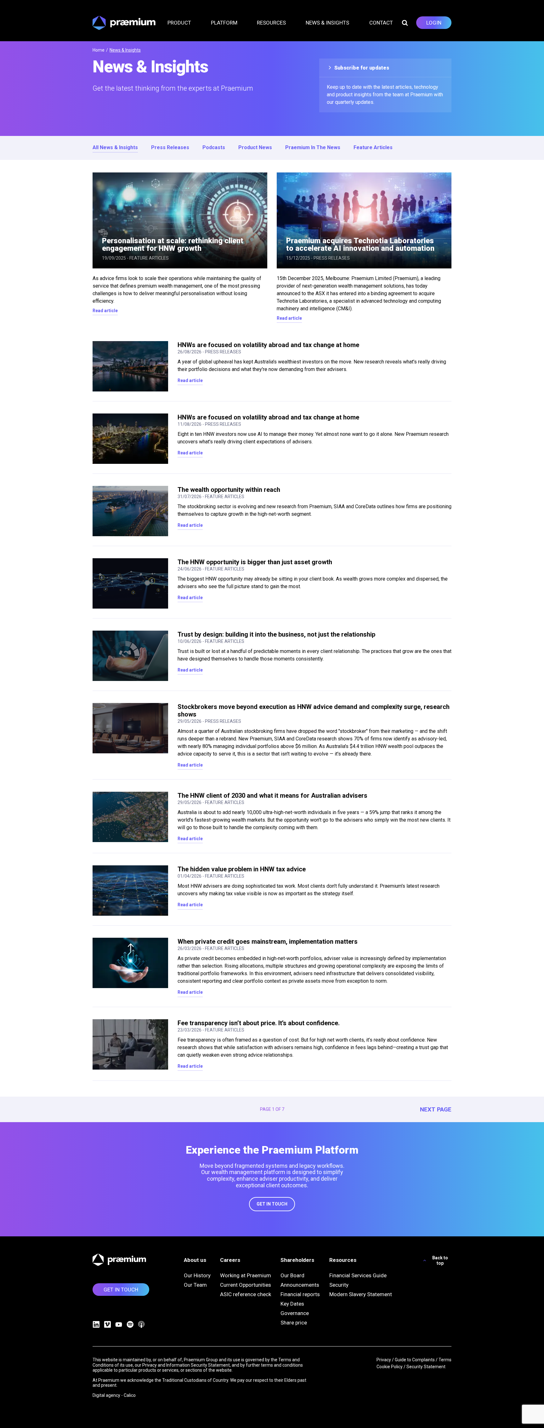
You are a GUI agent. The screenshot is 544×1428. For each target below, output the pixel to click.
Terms (445, 1359)
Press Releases (170, 147)
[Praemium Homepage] (124, 23)
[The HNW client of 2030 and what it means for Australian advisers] (130, 817)
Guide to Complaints (415, 1359)
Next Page (435, 1109)
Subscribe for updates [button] (361, 68)
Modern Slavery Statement (360, 1294)
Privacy (384, 1359)
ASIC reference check (245, 1294)
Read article (105, 310)
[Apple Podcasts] (141, 1324)
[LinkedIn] (96, 1324)
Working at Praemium (245, 1275)
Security (338, 1285)
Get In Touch (272, 1203)
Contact (381, 23)
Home (99, 50)
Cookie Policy (390, 1366)
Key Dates (292, 1304)
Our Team (195, 1285)
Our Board (292, 1275)
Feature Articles (373, 147)
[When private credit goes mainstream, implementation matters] (130, 963)
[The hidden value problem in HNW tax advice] (130, 890)
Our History (197, 1275)
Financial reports (300, 1294)
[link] (433, 22)
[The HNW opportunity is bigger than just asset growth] (130, 583)
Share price (293, 1322)
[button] (183, 22)
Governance (294, 1313)
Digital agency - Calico (114, 1395)
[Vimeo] (107, 1324)
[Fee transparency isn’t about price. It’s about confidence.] (130, 1044)
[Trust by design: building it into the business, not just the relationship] (130, 656)
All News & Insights (115, 147)
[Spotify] (130, 1324)
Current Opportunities (245, 1285)
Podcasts (213, 147)
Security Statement (425, 1366)
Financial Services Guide (358, 1275)
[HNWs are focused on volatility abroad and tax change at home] (130, 366)
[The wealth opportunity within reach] (130, 511)
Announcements (299, 1285)
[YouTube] (118, 1324)
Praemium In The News (312, 147)
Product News (255, 147)
